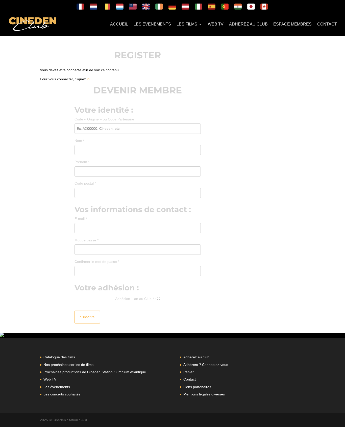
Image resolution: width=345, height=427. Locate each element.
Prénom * (82, 162)
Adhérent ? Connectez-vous (205, 365)
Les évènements (152, 24)
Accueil (119, 24)
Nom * (79, 141)
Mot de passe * (86, 240)
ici (88, 79)
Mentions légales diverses (204, 394)
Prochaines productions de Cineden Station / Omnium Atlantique (94, 372)
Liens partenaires (197, 387)
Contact (327, 24)
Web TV (216, 24)
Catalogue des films (59, 357)
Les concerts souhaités (61, 394)
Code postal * (85, 183)
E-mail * (81, 219)
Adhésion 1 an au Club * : (135, 299)
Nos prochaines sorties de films (68, 365)
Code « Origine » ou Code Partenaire (107, 118)
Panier (188, 372)
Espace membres (292, 24)
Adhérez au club (248, 24)
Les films (187, 24)
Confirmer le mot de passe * (97, 262)
